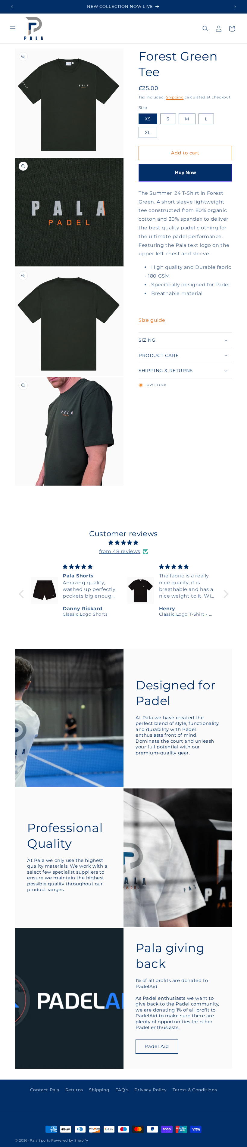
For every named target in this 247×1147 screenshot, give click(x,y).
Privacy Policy (150, 1090)
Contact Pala (44, 1090)
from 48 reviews (119, 551)
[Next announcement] (235, 6)
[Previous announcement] (11, 6)
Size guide (152, 320)
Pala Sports (40, 1140)
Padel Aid (157, 1046)
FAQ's (122, 1090)
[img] (123, 542)
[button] (12, 28)
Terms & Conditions (195, 1090)
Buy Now (185, 172)
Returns (74, 1090)
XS (151, 120)
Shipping (175, 97)
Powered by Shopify (69, 1140)
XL (151, 133)
